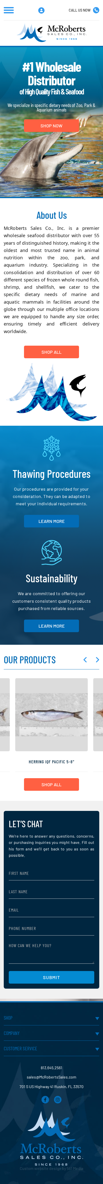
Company (12, 1033)
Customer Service (21, 1048)
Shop (8, 1018)
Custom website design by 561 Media (51, 1168)
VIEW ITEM (51, 736)
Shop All (52, 784)
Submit (51, 977)
